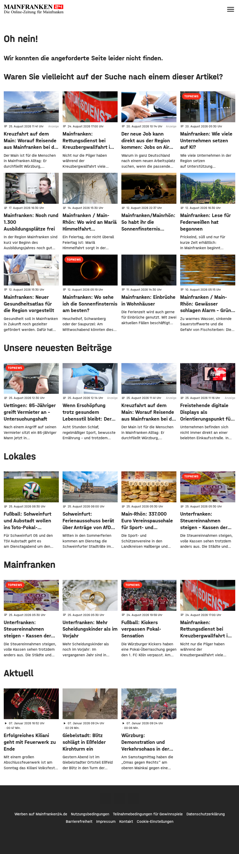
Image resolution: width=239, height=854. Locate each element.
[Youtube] (133, 798)
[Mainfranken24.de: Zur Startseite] (33, 9)
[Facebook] (105, 798)
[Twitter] (119, 798)
